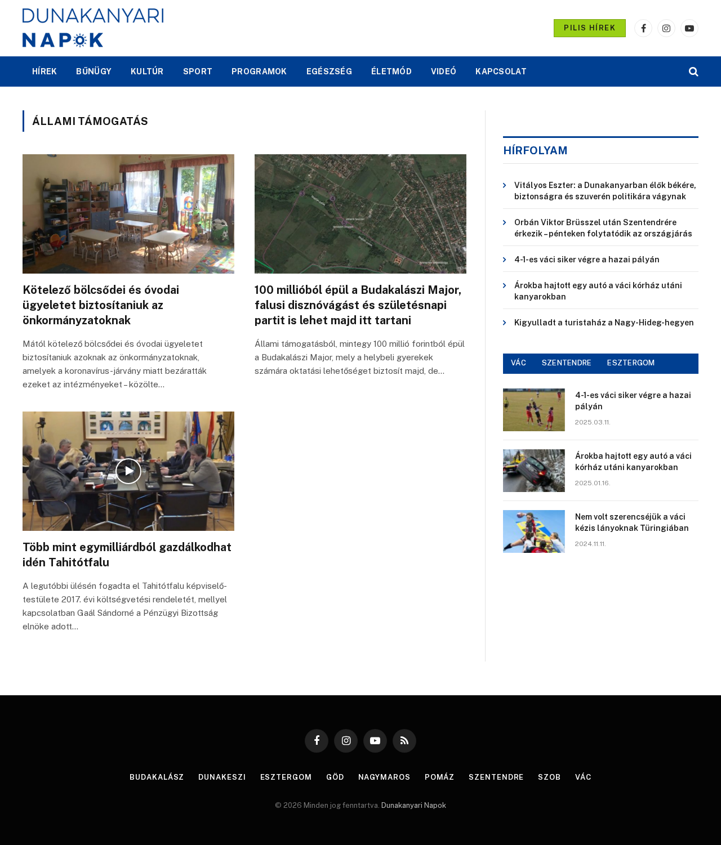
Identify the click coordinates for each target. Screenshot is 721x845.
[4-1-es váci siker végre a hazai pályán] (534, 409)
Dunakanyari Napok (413, 805)
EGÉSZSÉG (329, 71)
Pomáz (440, 777)
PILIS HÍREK (590, 28)
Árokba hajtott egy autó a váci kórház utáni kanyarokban (598, 291)
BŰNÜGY (94, 71)
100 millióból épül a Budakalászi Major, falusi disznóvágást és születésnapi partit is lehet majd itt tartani (358, 305)
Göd (335, 777)
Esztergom (286, 777)
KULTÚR (147, 71)
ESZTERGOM (631, 363)
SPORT (197, 71)
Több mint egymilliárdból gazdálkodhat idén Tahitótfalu (127, 554)
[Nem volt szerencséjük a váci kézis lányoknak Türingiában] (534, 531)
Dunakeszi (222, 777)
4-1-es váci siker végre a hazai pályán (587, 259)
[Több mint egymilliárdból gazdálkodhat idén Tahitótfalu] (128, 471)
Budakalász (157, 777)
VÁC (518, 363)
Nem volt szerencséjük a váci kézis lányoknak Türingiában (632, 522)
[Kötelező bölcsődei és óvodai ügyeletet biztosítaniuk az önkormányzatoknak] (128, 214)
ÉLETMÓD (391, 71)
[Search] (692, 71)
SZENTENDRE (567, 363)
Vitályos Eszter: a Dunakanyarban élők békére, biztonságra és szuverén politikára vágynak (605, 191)
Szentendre (496, 777)
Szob (549, 777)
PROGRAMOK (259, 71)
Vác (583, 777)
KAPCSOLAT (501, 71)
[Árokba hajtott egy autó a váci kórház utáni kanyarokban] (534, 470)
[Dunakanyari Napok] (93, 28)
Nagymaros (384, 777)
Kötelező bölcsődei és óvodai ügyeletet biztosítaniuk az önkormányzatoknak (101, 305)
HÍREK (44, 71)
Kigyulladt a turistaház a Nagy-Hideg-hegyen (604, 322)
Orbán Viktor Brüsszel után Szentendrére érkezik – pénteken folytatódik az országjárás (603, 228)
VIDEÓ (443, 71)
